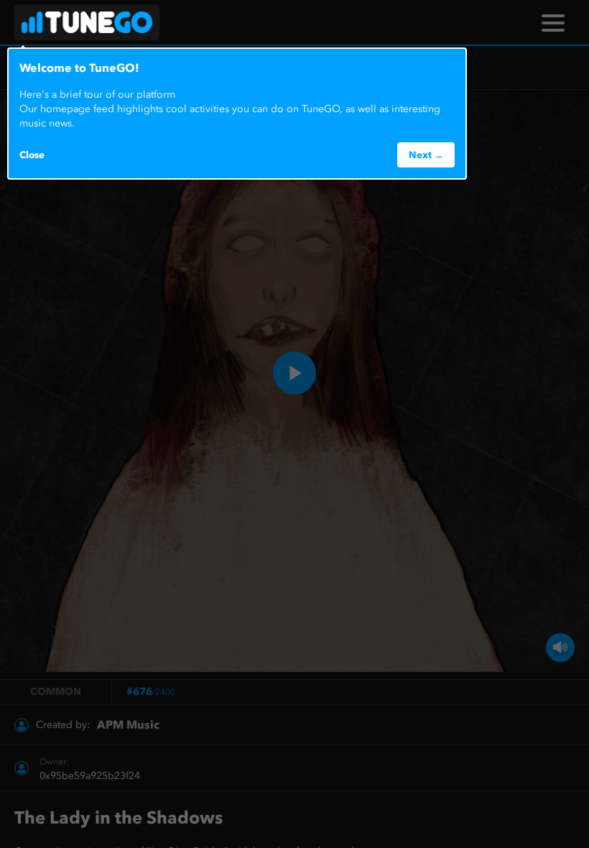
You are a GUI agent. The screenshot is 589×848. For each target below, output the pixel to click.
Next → (426, 154)
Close (32, 154)
